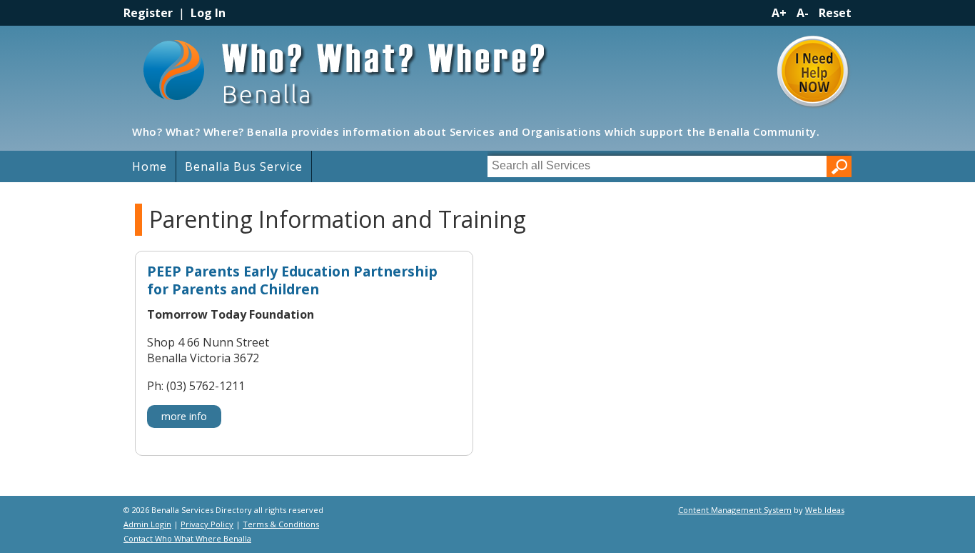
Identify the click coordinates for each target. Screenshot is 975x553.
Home (149, 166)
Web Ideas (824, 509)
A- (803, 13)
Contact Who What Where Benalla (187, 538)
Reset (835, 13)
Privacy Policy (207, 524)
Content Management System (735, 509)
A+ (779, 13)
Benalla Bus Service (244, 166)
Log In (208, 13)
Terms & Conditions (281, 524)
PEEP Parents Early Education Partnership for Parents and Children (292, 280)
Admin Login (147, 524)
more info (184, 416)
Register (148, 13)
